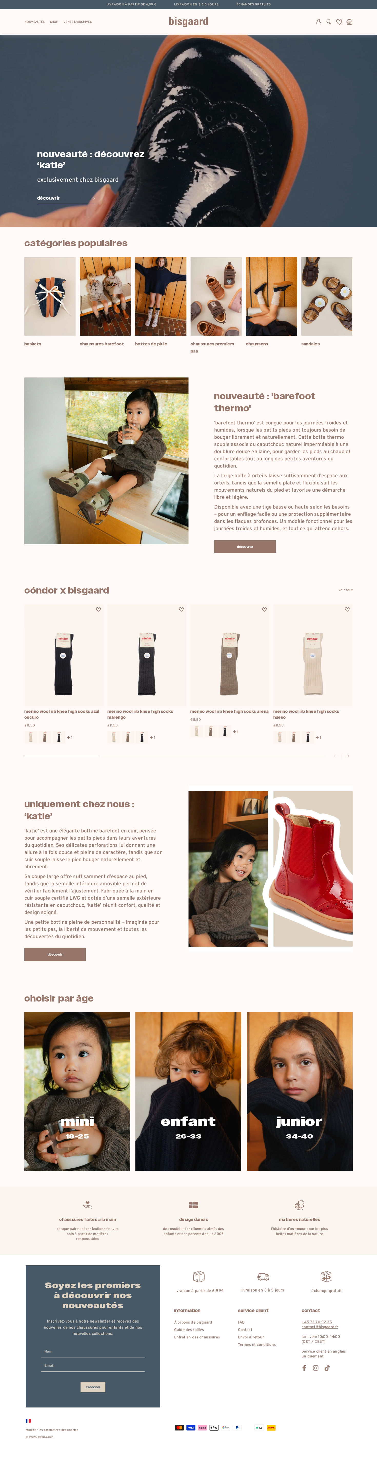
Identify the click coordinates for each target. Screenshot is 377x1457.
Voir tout (346, 590)
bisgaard (45, 1437)
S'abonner (93, 1387)
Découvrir (55, 954)
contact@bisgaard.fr (320, 1327)
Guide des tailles (189, 1330)
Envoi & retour (251, 1337)
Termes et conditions (257, 1345)
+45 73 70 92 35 (317, 1322)
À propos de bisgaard (193, 1322)
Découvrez (245, 547)
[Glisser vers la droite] (347, 756)
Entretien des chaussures (197, 1337)
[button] (329, 22)
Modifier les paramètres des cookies (52, 1430)
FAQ (241, 1322)
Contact (245, 1330)
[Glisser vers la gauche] (335, 756)
